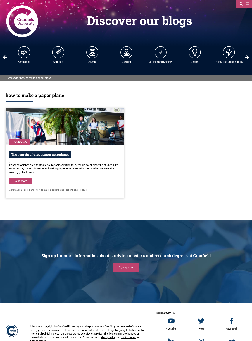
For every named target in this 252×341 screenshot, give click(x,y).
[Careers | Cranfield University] (127, 52)
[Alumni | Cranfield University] (92, 52)
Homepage (12, 77)
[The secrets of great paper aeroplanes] (65, 126)
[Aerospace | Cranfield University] (24, 52)
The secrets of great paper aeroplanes (40, 154)
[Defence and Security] (161, 52)
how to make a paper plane (50, 189)
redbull (83, 189)
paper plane (72, 189)
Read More (21, 181)
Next (247, 57)
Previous (5, 57)
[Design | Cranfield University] (195, 52)
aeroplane (29, 189)
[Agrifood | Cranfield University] (58, 52)
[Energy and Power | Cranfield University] (229, 52)
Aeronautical (15, 189)
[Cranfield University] (22, 5)
